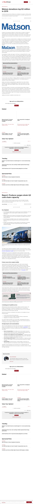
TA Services (23, 268)
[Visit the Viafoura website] (29, 145)
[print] (30, 21)
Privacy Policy (3, 502)
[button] (2, 2)
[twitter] (16, 21)
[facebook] (13, 21)
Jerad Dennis (25, 325)
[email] (19, 21)
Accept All (29, 502)
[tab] (4, 141)
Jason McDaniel (4, 204)
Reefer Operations (4, 6)
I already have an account (16, 151)
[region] (16, 143)
